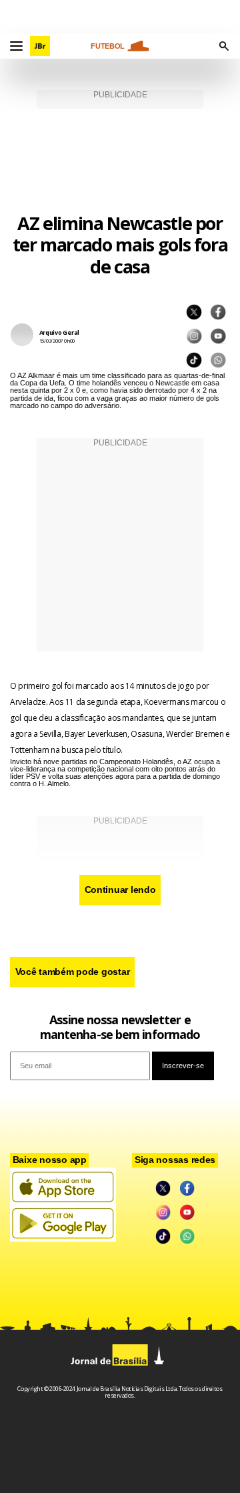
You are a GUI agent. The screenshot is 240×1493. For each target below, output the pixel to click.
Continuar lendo (120, 890)
